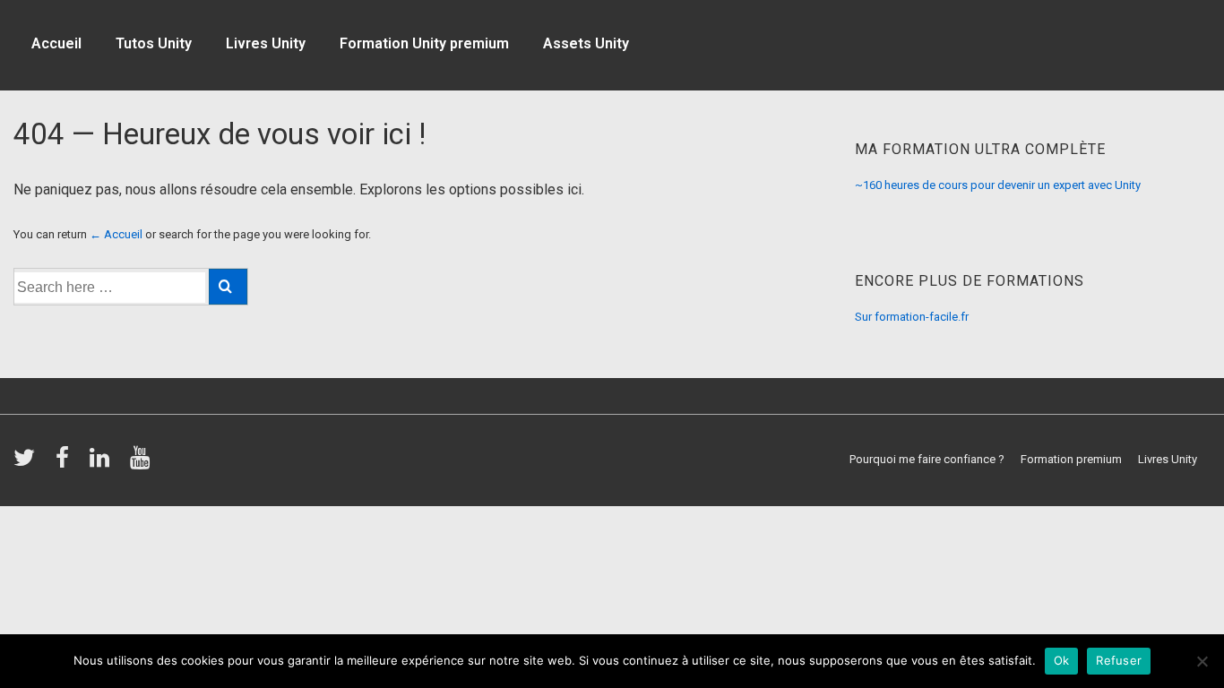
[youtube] (142, 463)
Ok (1062, 660)
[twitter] (27, 463)
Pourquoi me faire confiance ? (926, 459)
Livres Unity (266, 43)
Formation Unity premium (424, 43)
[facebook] (66, 463)
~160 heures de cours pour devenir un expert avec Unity (998, 185)
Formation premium (1071, 459)
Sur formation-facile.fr (912, 316)
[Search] (228, 287)
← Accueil (116, 234)
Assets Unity (586, 43)
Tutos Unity (154, 43)
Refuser (1119, 660)
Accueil (56, 43)
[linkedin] (103, 463)
